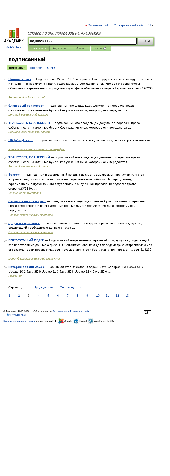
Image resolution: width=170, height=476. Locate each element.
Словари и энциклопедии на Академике (64, 33)
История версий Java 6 (26, 267)
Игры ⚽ (100, 48)
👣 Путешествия (16, 314)
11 (107, 295)
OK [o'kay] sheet (20, 140)
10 (98, 295)
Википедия (15, 276)
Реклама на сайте (80, 311)
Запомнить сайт (99, 25)
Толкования (38, 48)
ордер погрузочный (24, 223)
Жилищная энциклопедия (24, 193)
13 (127, 295)
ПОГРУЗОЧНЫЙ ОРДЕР (26, 240)
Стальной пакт (19, 79)
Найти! (145, 41)
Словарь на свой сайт (128, 25)
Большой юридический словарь (28, 114)
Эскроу (14, 174)
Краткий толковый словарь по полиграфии (36, 149)
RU (149, 25)
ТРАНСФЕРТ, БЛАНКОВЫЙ (29, 123)
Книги (80, 48)
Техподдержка (61, 311)
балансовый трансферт (27, 201)
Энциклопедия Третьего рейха (28, 97)
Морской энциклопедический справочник (34, 258)
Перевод (36, 67)
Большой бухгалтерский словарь (29, 132)
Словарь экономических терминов (30, 215)
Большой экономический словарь (29, 166)
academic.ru (13, 46)
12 (117, 295)
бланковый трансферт (26, 105)
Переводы (59, 48)
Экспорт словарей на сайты (19, 321)
